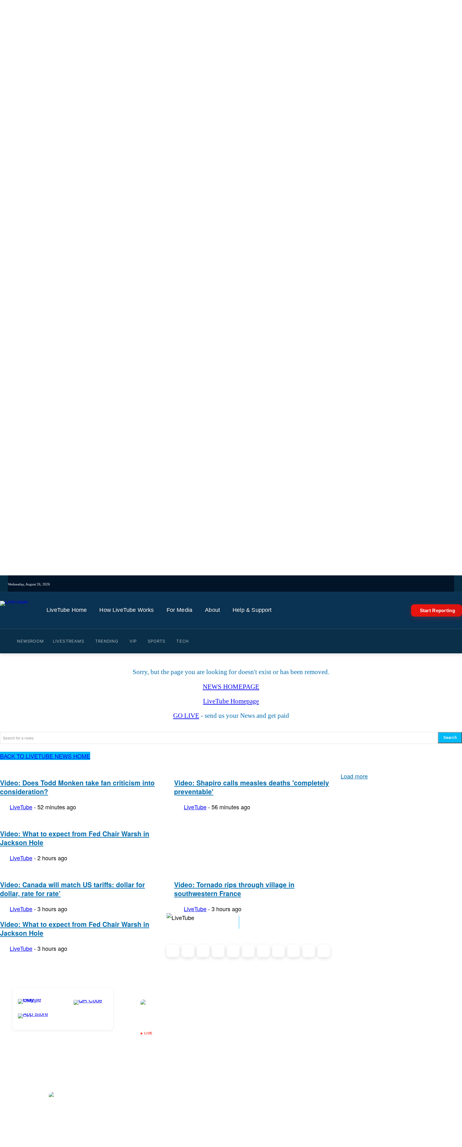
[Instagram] (226, 584)
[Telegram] (279, 584)
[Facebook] (244, 584)
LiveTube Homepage (231, 701)
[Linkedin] (270, 584)
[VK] (287, 584)
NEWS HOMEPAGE (231, 686)
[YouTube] (261, 584)
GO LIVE (186, 715)
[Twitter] (252, 584)
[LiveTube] (14, 610)
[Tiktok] (235, 584)
